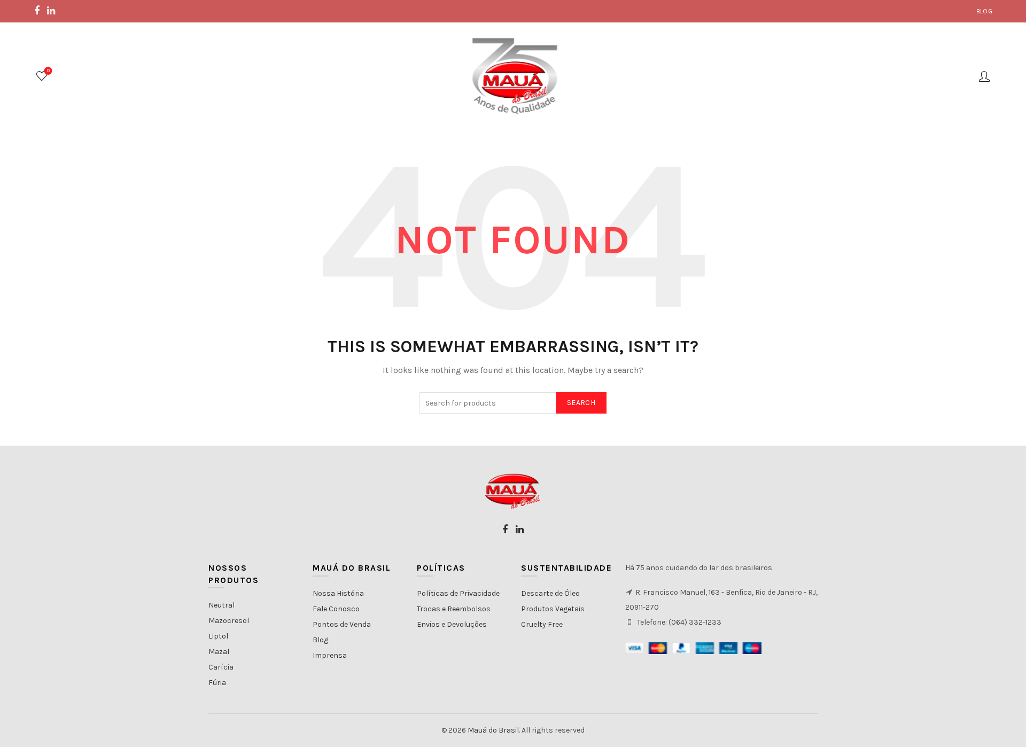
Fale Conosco (336, 608)
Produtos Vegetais (553, 608)
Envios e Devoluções (452, 624)
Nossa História (338, 593)
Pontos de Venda (342, 624)
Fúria (217, 682)
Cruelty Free (542, 624)
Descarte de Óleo (550, 593)
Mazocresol (228, 620)
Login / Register (984, 76)
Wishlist (48, 71)
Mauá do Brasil (493, 730)
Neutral (221, 605)
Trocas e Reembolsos (454, 608)
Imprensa (330, 655)
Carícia (221, 667)
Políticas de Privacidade (458, 593)
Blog (984, 11)
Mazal (218, 651)
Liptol (218, 636)
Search (581, 402)
